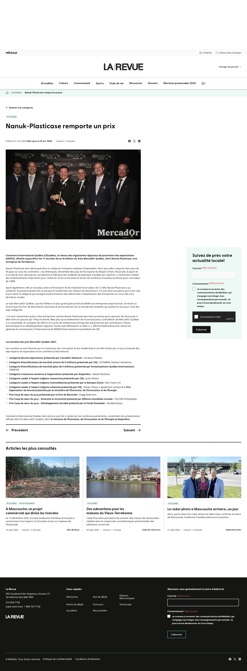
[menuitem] (230, 67)
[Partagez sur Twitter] (134, 141)
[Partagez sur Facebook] (129, 141)
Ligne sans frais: (23, 606)
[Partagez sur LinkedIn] (139, 141)
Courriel (204, 268)
